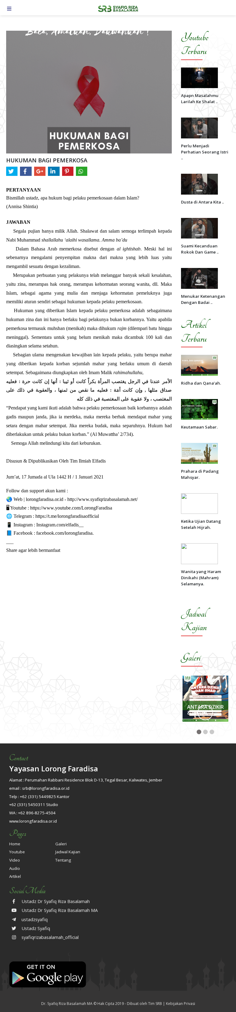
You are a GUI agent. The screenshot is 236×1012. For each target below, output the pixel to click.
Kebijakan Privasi (180, 1003)
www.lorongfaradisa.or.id (33, 821)
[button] (199, 732)
